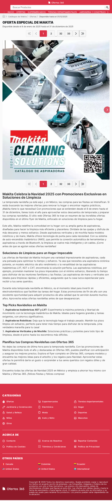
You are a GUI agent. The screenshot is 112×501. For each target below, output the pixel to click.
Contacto (11, 441)
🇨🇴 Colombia (44, 464)
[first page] (29, 33)
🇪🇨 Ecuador (79, 464)
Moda (45, 412)
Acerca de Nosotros (52, 441)
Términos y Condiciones (54, 446)
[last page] (82, 33)
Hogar (81, 407)
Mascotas (83, 418)
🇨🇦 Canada (7, 464)
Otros (9, 423)
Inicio (11, 12)
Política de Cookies (15, 446)
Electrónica (47, 407)
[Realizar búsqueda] (107, 7)
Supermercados (37, 12)
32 (60, 33)
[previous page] (36, 33)
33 (68, 33)
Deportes (82, 412)
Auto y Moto (48, 418)
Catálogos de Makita (17, 16)
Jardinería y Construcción (94, 12)
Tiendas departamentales (62, 12)
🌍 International (82, 469)
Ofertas (20, 12)
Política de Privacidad (89, 446)
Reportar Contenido (87, 441)
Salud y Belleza (14, 412)
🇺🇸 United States (10, 469)
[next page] (76, 33)
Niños (9, 418)
